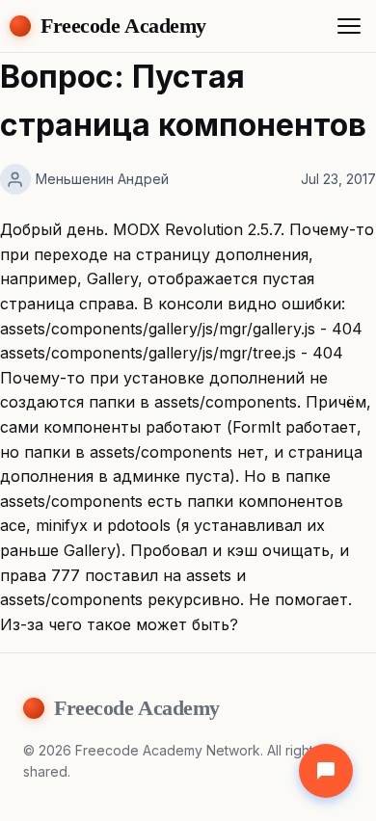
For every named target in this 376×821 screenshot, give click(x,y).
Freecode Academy (123, 25)
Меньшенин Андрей (102, 179)
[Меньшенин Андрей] (15, 179)
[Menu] (349, 26)
